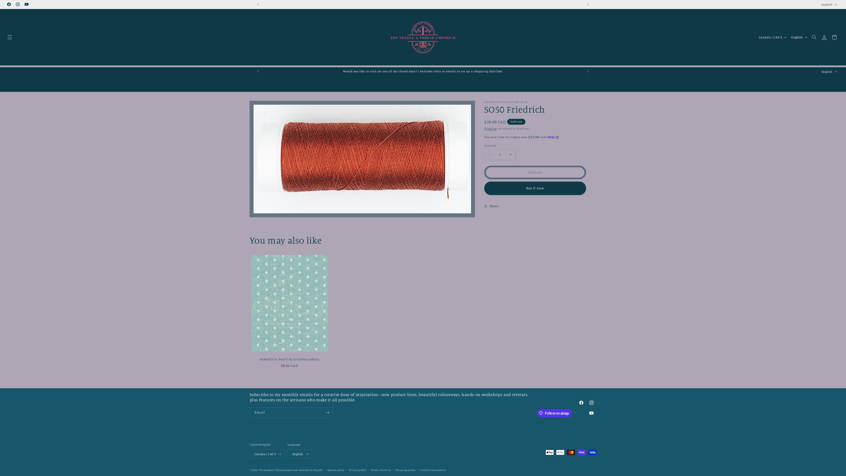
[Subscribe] (327, 412)
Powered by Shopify (311, 470)
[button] (10, 37)
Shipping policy (406, 470)
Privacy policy (357, 470)
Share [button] (494, 206)
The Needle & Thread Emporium (278, 470)
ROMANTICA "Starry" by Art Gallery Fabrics (289, 359)
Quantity (490, 145)
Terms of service (381, 470)
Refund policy (336, 470)
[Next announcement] (588, 4)
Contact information (433, 470)
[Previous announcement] (258, 4)
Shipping (490, 128)
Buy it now (535, 188)
